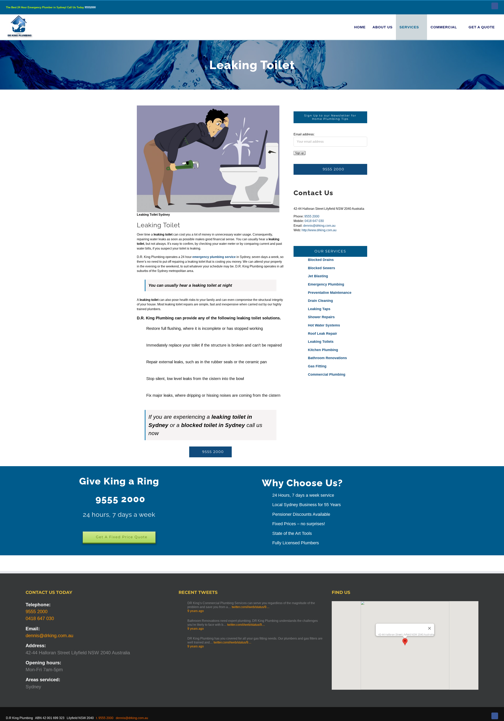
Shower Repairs (321, 317)
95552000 (90, 7)
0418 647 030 (314, 221)
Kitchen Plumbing (323, 350)
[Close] (429, 628)
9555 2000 (311, 216)
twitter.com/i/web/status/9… (251, 607)
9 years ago (195, 611)
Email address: (304, 134)
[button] (405, 641)
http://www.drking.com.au (319, 230)
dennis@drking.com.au (319, 225)
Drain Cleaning (320, 301)
